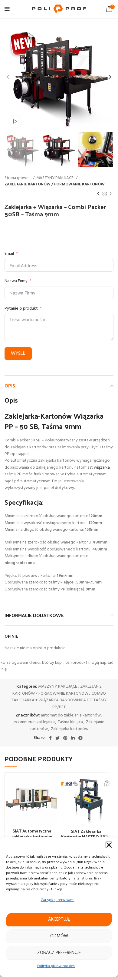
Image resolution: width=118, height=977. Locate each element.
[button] (109, 845)
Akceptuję (59, 919)
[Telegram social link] (80, 738)
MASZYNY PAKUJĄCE (55, 178)
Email (9, 254)
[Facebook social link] (50, 738)
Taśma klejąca (70, 722)
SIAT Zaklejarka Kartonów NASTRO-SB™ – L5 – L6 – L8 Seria (86, 836)
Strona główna (18, 178)
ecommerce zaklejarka (34, 722)
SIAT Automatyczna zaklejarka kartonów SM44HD (32, 836)
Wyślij (18, 353)
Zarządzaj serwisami (57, 900)
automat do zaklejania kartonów (71, 715)
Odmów (59, 936)
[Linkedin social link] (73, 738)
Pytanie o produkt (21, 308)
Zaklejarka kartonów (69, 729)
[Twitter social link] (57, 738)
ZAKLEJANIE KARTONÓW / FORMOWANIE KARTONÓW (55, 184)
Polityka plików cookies (56, 966)
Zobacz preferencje (59, 952)
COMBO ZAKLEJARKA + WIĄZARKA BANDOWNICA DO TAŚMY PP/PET (59, 700)
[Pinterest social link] (65, 738)
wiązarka (102, 467)
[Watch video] (15, 121)
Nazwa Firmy (16, 281)
